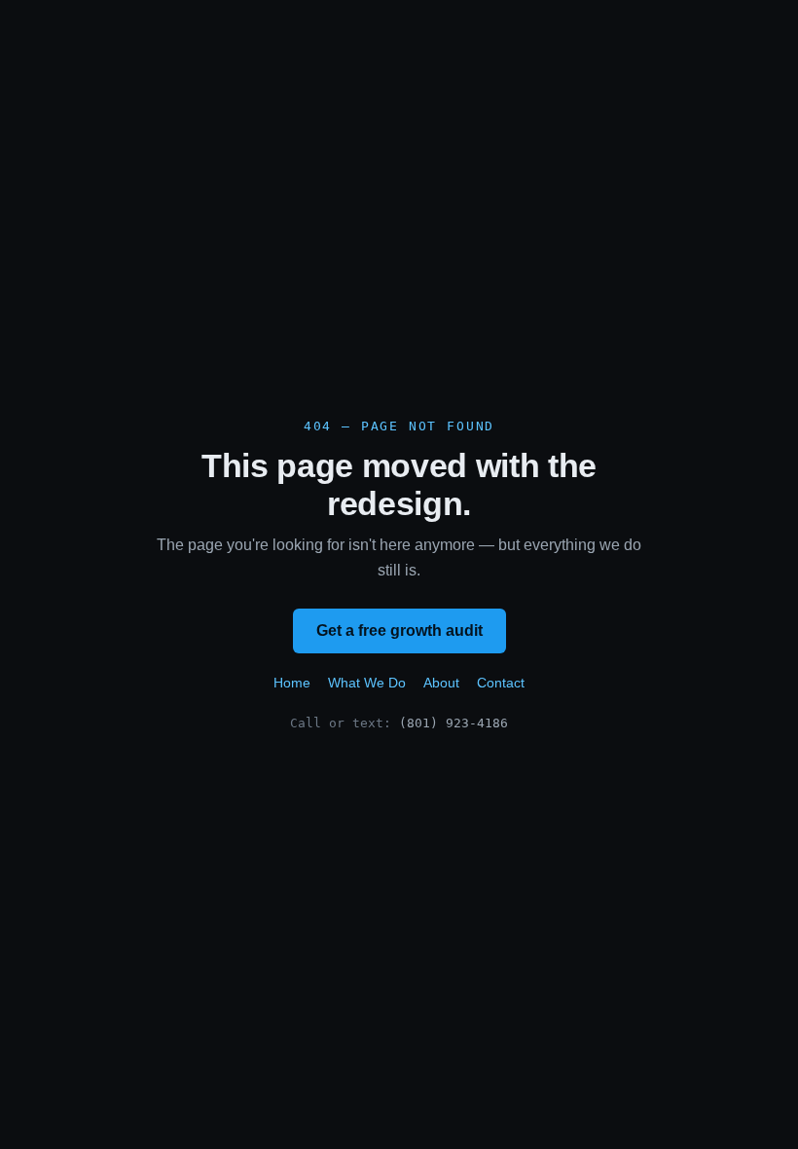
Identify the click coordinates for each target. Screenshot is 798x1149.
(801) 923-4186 (453, 723)
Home (291, 682)
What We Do (367, 682)
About (441, 682)
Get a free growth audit (399, 630)
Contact (501, 682)
